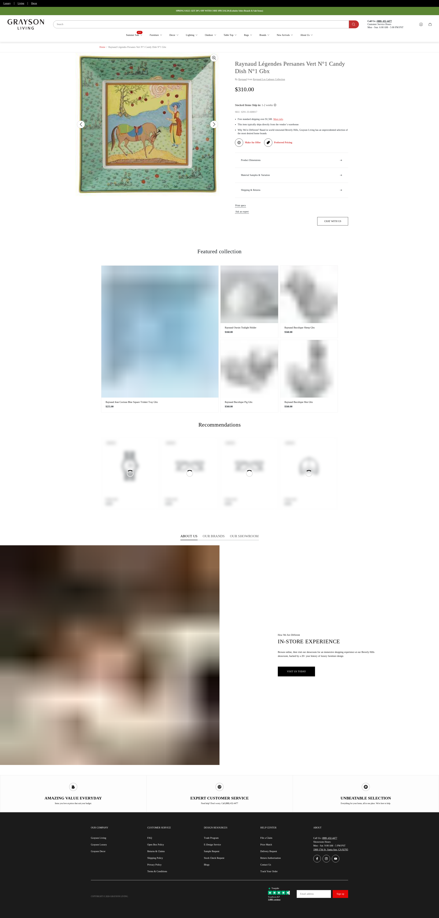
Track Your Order (269, 871)
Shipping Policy (155, 858)
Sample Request (211, 851)
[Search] (354, 24)
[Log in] (421, 24)
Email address (307, 894)
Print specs (240, 205)
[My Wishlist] (413, 24)
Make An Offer (253, 142)
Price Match (266, 844)
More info (278, 119)
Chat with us (332, 221)
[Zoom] (214, 58)
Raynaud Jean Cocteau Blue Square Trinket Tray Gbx (132, 402)
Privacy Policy (154, 864)
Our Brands (214, 536)
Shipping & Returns (250, 190)
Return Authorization (270, 858)
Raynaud (242, 79)
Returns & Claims (156, 851)
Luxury (7, 3)
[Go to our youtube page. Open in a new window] (335, 858)
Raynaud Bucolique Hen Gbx (298, 402)
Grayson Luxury (99, 844)
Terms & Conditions (157, 871)
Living (21, 3)
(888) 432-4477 (329, 838)
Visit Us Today (296, 671)
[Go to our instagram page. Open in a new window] (326, 858)
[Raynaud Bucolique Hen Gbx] (309, 369)
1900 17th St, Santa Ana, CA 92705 (330, 849)
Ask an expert (242, 211)
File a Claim (266, 838)
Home (102, 47)
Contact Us (265, 864)
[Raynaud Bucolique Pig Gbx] (249, 369)
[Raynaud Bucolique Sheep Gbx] (309, 294)
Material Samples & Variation (255, 175)
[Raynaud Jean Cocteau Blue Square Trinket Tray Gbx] (159, 332)
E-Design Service (212, 844)
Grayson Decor (98, 851)
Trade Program (211, 838)
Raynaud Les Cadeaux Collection (269, 79)
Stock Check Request (214, 858)
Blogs (206, 864)
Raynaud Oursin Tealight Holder (240, 327)
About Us (189, 536)
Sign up (340, 894)
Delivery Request (268, 851)
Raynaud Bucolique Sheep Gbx (299, 327)
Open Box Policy (155, 844)
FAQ (149, 838)
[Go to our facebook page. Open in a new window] (317, 858)
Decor (34, 3)
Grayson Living (98, 838)
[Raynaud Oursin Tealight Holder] (249, 294)
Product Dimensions (250, 160)
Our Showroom (244, 536)
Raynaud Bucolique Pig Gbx (238, 402)
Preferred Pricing (283, 142)
